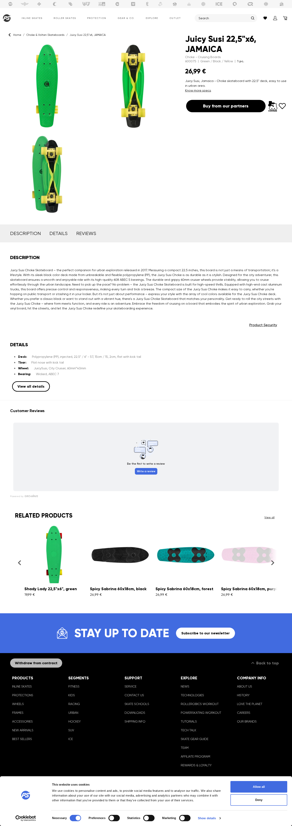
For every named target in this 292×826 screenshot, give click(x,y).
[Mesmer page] (266, 4)
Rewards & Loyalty (196, 765)
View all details (30, 386)
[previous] (19, 562)
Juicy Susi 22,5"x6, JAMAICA (88, 34)
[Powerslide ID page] (203, 4)
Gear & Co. (126, 18)
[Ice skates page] (219, 4)
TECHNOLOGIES (192, 695)
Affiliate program (195, 756)
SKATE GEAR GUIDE (194, 739)
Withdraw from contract (36, 663)
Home (17, 34)
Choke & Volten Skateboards (45, 34)
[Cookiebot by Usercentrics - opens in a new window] (25, 818)
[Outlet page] (281, 4)
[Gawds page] (234, 4)
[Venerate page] (189, 4)
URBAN (73, 713)
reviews (86, 233)
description (25, 233)
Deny (258, 800)
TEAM (185, 748)
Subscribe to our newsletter (205, 633)
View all (269, 517)
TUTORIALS (189, 721)
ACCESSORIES (22, 721)
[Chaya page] (54, 4)
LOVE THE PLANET (249, 704)
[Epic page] (174, 4)
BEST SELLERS (22, 739)
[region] (90, 129)
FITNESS (73, 686)
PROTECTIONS (22, 695)
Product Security (263, 325)
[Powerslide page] (10, 4)
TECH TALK (188, 730)
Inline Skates (32, 18)
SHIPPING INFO (135, 721)
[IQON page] (250, 4)
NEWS (185, 686)
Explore (152, 18)
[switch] (114, 818)
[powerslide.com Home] (6, 18)
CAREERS (243, 713)
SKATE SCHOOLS (137, 704)
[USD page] (39, 4)
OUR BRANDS (247, 721)
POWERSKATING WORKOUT (201, 713)
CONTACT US (134, 695)
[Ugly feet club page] (160, 4)
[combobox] (224, 18)
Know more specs (198, 90)
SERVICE (130, 686)
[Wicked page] (86, 4)
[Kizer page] (133, 4)
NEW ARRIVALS (22, 730)
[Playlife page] (147, 4)
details (58, 233)
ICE (70, 739)
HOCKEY (74, 721)
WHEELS (18, 704)
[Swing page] (25, 4)
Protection (96, 18)
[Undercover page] (70, 4)
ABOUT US (244, 686)
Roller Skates (65, 18)
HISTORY (243, 695)
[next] (272, 562)
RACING (74, 704)
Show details (207, 818)
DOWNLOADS (135, 713)
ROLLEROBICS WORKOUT (200, 704)
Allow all (259, 786)
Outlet (175, 18)
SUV (71, 730)
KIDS (71, 695)
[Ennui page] (117, 4)
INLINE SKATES (22, 686)
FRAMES (17, 713)
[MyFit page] (102, 4)
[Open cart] (285, 18)
